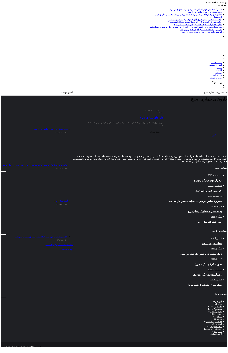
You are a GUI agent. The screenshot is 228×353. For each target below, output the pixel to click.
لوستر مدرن (67, 249)
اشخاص (218, 324)
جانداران (218, 314)
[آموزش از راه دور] (34, 185)
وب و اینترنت (216, 78)
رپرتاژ (219, 319)
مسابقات (218, 331)
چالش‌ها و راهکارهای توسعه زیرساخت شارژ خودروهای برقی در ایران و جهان (188, 14)
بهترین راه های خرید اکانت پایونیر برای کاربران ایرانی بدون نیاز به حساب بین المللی (186, 27)
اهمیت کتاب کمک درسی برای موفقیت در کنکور (201, 32)
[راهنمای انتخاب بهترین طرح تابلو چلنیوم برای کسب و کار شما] (34, 220)
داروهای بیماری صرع (151, 117)
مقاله (219, 316)
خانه (225, 92)
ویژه (220, 304)
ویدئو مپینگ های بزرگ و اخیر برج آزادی (205, 12)
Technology (215, 334)
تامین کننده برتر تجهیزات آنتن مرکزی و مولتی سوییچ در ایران (195, 9)
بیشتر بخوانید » (154, 132)
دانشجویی (217, 306)
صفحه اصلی (216, 62)
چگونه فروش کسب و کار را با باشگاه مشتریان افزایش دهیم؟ (195, 22)
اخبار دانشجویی (215, 65)
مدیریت (157, 110)
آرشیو (218, 349)
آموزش (218, 301)
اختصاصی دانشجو (214, 321)
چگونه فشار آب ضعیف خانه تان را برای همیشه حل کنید (198, 24)
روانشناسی (217, 75)
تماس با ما (209, 349)
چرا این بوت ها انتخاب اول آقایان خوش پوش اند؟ (201, 29)
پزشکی (218, 73)
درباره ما (199, 349)
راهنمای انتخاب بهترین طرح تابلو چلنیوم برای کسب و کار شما (195, 19)
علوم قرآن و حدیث (213, 329)
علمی (219, 68)
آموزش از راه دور (214, 17)
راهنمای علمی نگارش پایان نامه (59, 244)
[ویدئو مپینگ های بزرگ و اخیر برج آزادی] (34, 113)
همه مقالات (217, 309)
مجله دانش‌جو (216, 326)
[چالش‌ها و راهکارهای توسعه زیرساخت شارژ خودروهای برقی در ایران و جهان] (34, 149)
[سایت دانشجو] (208, 51)
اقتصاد (219, 70)
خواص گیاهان (216, 311)
